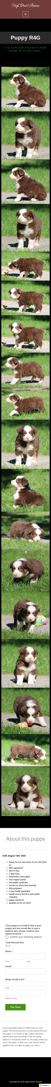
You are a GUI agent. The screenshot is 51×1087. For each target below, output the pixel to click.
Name (9, 951)
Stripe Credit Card (15, 979)
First (7, 961)
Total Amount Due (14, 942)
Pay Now (15, 1007)
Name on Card (11, 998)
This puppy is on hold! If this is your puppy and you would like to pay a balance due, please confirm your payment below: (23, 929)
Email (8, 966)
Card (7, 988)
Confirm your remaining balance (26, 937)
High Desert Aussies (25, 5)
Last (28, 961)
